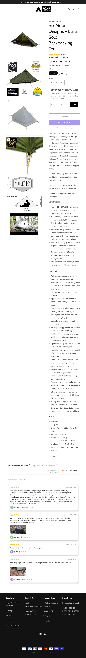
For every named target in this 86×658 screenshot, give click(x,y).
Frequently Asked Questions (12, 604)
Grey (63, 73)
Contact (8, 621)
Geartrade (39, 653)
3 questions (63, 57)
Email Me (74, 105)
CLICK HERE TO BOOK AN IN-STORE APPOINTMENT (71, 611)
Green (53, 73)
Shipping (52, 65)
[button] (6, 9)
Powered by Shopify (48, 653)
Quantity (51, 78)
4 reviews (53, 57)
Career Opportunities (13, 626)
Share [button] (53, 456)
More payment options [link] (64, 128)
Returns (8, 616)
